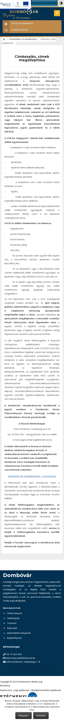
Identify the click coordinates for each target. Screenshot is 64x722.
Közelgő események (22, 23)
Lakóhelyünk (13, 618)
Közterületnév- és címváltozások (22, 39)
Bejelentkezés (14, 637)
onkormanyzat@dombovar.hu (20, 657)
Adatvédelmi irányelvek (19, 632)
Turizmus (12, 623)
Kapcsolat (12, 627)
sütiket (40, 704)
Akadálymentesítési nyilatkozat (46, 690)
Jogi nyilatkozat (21, 690)
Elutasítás (41, 715)
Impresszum (6, 690)
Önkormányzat (14, 613)
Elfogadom (23, 715)
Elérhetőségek (19, 30)
